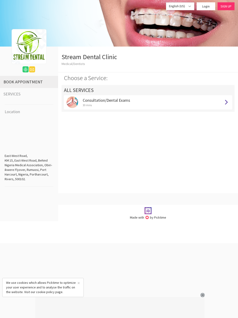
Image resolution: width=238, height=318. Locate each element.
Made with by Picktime (148, 217)
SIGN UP (226, 6)
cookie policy (45, 292)
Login (206, 6)
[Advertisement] (120, 307)
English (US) (177, 6)
